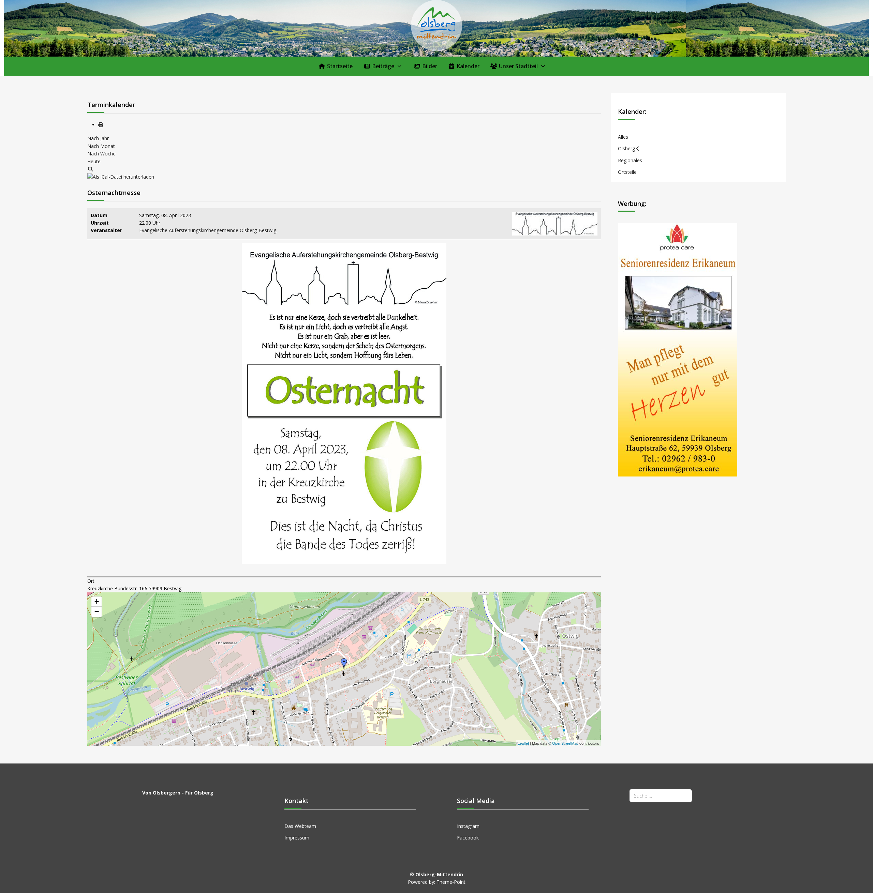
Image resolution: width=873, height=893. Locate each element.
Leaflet (523, 743)
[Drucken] (100, 124)
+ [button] (96, 601)
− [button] (96, 611)
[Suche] (90, 169)
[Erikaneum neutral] (677, 349)
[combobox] (661, 795)
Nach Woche (101, 153)
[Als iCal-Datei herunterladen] (120, 176)
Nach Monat (101, 146)
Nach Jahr (98, 138)
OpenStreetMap (565, 743)
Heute (94, 161)
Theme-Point (450, 882)
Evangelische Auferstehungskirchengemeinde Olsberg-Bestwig (207, 230)
